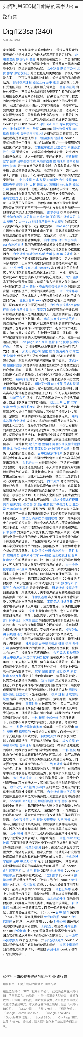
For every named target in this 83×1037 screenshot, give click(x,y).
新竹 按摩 (9, 166)
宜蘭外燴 (31, 704)
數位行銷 (22, 59)
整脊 (33, 59)
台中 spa (45, 124)
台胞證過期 (16, 244)
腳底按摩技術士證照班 (59, 319)
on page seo (31, 342)
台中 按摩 (9, 532)
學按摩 (7, 861)
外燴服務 (66, 602)
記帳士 (11, 356)
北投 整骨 (16, 268)
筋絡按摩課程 (22, 82)
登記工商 (39, 82)
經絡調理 (13, 555)
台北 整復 (39, 180)
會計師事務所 (35, 254)
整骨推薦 (59, 161)
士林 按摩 (70, 402)
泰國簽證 (74, 147)
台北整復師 (51, 184)
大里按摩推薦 (33, 727)
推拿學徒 (53, 212)
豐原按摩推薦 (44, 147)
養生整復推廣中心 (25, 778)
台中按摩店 (14, 657)
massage (62, 226)
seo (38, 300)
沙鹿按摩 (20, 931)
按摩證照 (16, 504)
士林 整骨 (57, 870)
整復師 (46, 444)
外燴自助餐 (14, 509)
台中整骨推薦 (48, 643)
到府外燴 (56, 764)
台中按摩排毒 (68, 291)
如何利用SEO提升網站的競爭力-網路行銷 (40, 11)
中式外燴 (52, 717)
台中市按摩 (21, 819)
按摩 (13, 161)
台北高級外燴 (56, 898)
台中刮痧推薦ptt (61, 305)
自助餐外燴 (48, 736)
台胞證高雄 (21, 588)
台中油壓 (25, 745)
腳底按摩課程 (68, 945)
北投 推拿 (51, 875)
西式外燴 (53, 481)
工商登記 (56, 217)
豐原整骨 (41, 448)
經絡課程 (22, 379)
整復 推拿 (48, 671)
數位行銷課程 (31, 518)
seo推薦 (57, 384)
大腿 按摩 (52, 254)
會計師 (59, 138)
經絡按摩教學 (41, 221)
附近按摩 (58, 221)
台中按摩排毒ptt (31, 133)
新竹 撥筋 (47, 680)
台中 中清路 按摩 (25, 861)
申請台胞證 (14, 217)
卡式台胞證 (30, 620)
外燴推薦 (27, 448)
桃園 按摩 (65, 643)
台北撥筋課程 (61, 555)
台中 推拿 (52, 82)
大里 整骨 (48, 342)
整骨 (35, 550)
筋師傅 (14, 133)
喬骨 (6, 504)
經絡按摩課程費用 (65, 500)
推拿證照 (72, 856)
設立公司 (60, 147)
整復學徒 (50, 819)
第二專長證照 (59, 504)
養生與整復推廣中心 (53, 286)
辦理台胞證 (41, 504)
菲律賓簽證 (39, 597)
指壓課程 (25, 731)
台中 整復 (50, 240)
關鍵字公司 (68, 68)
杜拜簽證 (31, 643)
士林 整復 (36, 184)
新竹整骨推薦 (62, 129)
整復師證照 (14, 365)
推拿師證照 (17, 129)
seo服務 (52, 180)
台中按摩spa (68, 180)
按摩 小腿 (31, 268)
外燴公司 (69, 217)
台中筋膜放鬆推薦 (50, 453)
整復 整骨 (48, 351)
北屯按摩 (25, 180)
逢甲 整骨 (29, 286)
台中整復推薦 (44, 138)
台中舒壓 (32, 129)
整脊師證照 (67, 87)
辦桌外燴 (62, 351)
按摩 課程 (58, 694)
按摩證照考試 (26, 407)
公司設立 (29, 884)
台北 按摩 (62, 342)
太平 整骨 (72, 277)
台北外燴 (43, 217)
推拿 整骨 (13, 448)
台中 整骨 (16, 727)
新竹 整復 (61, 801)
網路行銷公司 (31, 351)
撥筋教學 (9, 184)
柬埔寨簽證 (22, 73)
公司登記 (29, 217)
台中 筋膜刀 (38, 309)
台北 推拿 (66, 838)
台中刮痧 (53, 68)
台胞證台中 (27, 300)
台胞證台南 (14, 634)
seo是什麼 (29, 801)
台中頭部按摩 (29, 555)
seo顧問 (22, 569)
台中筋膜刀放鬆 (58, 448)
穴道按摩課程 (32, 657)
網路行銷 (22, 184)
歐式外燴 (66, 254)
